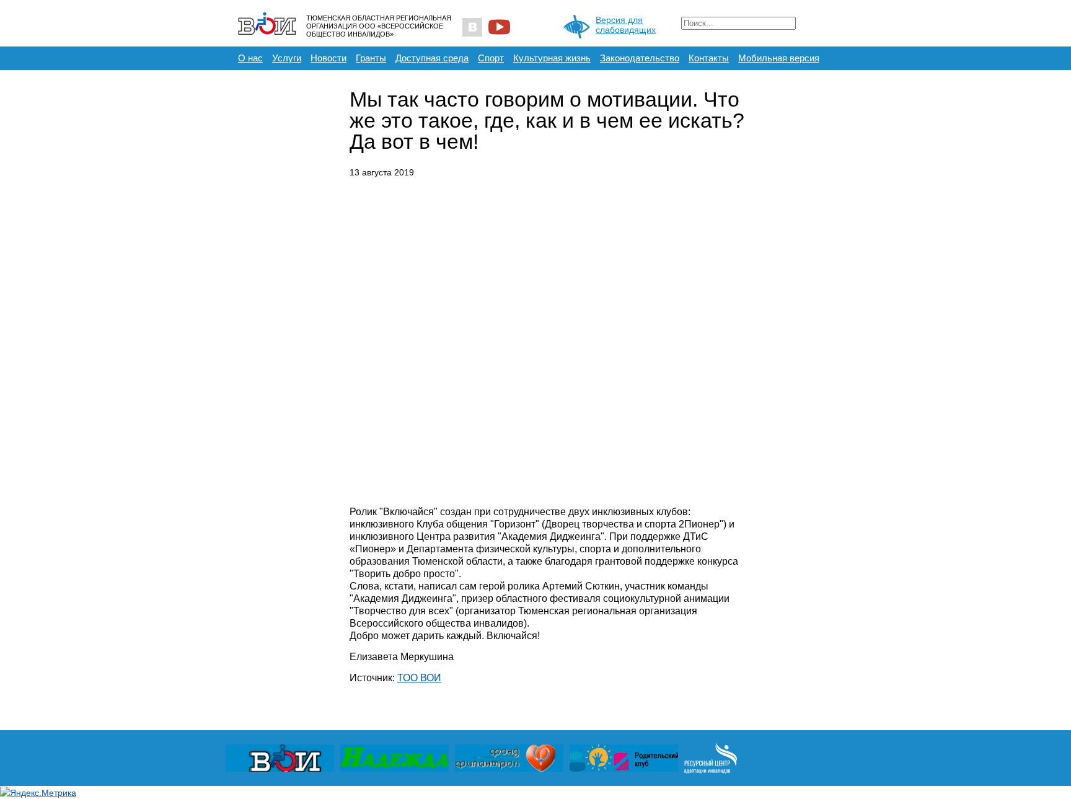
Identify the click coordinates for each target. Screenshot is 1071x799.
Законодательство (639, 58)
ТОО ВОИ (419, 678)
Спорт (491, 58)
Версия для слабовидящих (626, 25)
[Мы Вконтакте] (472, 27)
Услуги (286, 58)
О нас (250, 58)
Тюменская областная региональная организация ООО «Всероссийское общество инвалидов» (378, 26)
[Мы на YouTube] (499, 27)
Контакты (709, 58)
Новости (328, 58)
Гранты (371, 58)
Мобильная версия (778, 58)
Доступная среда (432, 58)
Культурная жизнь (552, 58)
